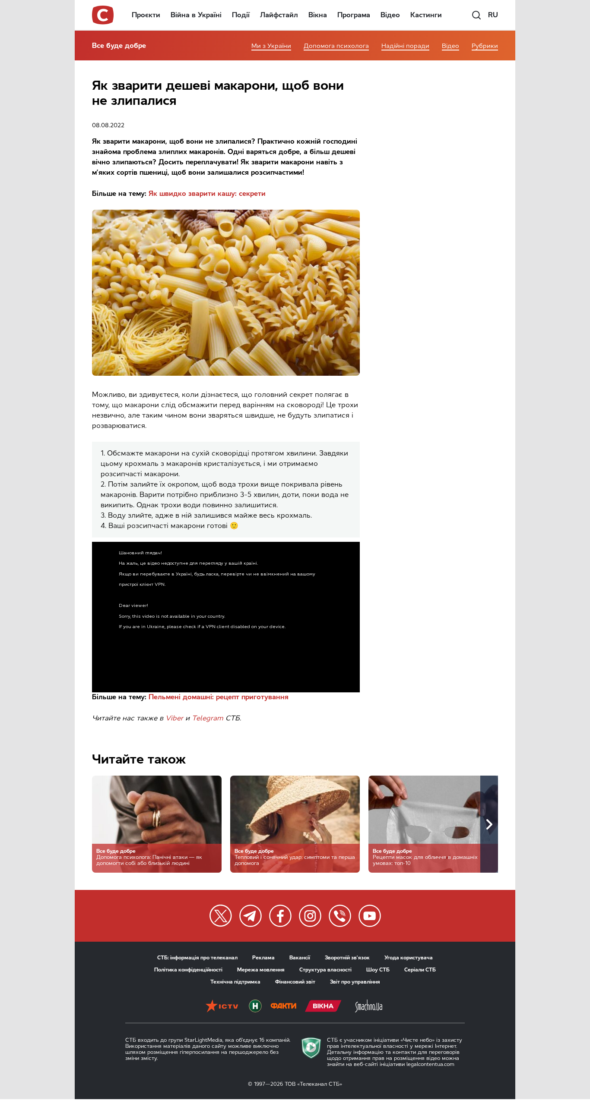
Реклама (263, 958)
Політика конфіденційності (188, 970)
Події (241, 15)
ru (493, 15)
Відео (390, 15)
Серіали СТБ (420, 970)
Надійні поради (405, 46)
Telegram (207, 718)
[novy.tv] (255, 1006)
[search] (476, 15)
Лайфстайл (279, 15)
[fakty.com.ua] (283, 1006)
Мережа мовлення (261, 970)
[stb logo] (103, 15)
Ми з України (271, 46)
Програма (353, 15)
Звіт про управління (355, 982)
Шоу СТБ (378, 970)
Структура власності (325, 970)
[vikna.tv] (323, 1006)
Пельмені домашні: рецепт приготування (219, 697)
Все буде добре (119, 45)
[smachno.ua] (368, 1006)
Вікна (317, 15)
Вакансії (299, 958)
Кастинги (426, 15)
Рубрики (485, 46)
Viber (174, 718)
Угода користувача (408, 958)
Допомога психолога (336, 46)
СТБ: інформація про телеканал (197, 958)
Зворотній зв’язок (347, 958)
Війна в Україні (196, 15)
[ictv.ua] (221, 1006)
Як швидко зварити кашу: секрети (207, 193)
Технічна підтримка (235, 982)
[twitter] (220, 916)
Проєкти (146, 15)
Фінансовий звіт (295, 982)
